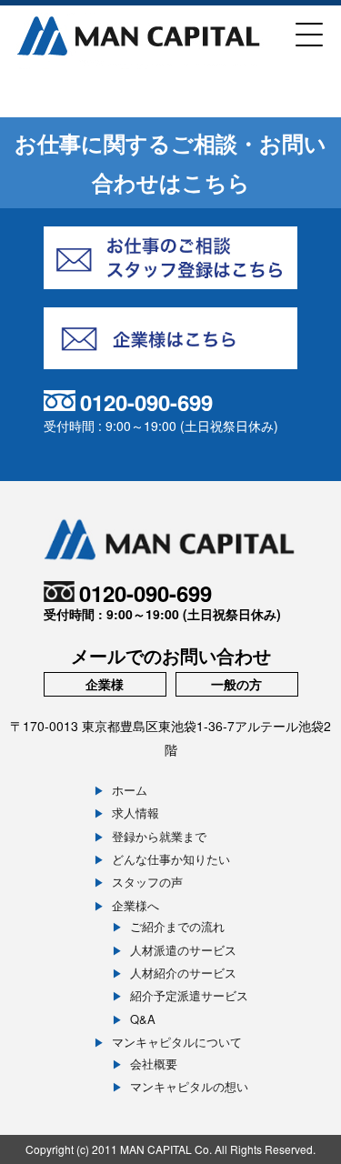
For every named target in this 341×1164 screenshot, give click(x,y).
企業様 (104, 684)
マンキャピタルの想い (189, 1086)
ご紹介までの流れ (177, 926)
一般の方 (236, 684)
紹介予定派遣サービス (189, 995)
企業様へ (135, 905)
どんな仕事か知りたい (171, 859)
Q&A (142, 1019)
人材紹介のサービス (183, 972)
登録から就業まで (159, 836)
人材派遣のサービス (183, 949)
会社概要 (153, 1063)
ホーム (129, 789)
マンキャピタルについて (177, 1041)
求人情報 (135, 812)
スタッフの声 (147, 881)
